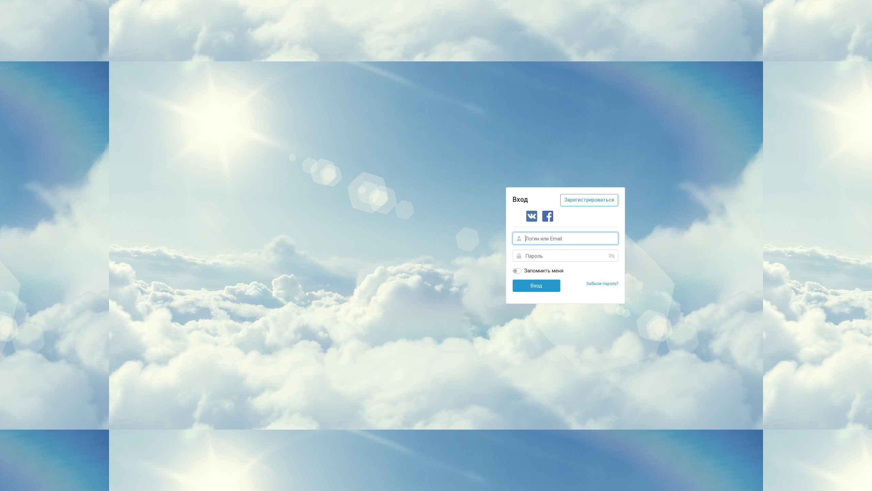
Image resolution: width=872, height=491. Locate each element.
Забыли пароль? (602, 283)
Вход (536, 285)
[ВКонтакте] (531, 216)
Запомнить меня (543, 270)
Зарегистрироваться (589, 199)
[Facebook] (547, 216)
